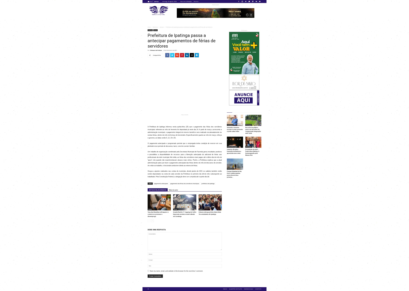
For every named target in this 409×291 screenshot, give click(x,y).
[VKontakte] (256, 1)
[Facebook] (238, 1)
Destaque (230, 125)
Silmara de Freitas (156, 50)
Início (149, 27)
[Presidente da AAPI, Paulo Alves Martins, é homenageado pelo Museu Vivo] (253, 142)
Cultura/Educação (232, 147)
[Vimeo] (252, 1)
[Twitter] (249, 1)
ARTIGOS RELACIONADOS (157, 190)
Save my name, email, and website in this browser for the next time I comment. (176, 271)
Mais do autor (173, 190)
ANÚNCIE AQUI (248, 289)
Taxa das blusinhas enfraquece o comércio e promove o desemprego (158, 214)
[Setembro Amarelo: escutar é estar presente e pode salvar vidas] (235, 120)
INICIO (225, 289)
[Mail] (245, 1)
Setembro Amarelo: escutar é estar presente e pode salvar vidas (235, 129)
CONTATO (258, 289)
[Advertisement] (191, 121)
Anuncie (196, 1)
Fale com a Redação (186, 1)
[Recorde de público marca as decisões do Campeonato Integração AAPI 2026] (253, 120)
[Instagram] (242, 1)
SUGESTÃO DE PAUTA (235, 289)
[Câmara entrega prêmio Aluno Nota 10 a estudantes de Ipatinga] (210, 202)
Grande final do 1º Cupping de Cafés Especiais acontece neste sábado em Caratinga (184, 214)
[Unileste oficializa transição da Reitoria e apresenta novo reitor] (235, 142)
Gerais (162, 27)
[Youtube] (259, 1)
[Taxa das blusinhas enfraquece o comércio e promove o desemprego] (159, 202)
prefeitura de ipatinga (208, 183)
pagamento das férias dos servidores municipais (184, 183)
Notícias (155, 27)
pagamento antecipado (161, 183)
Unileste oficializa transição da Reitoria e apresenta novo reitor (234, 151)
